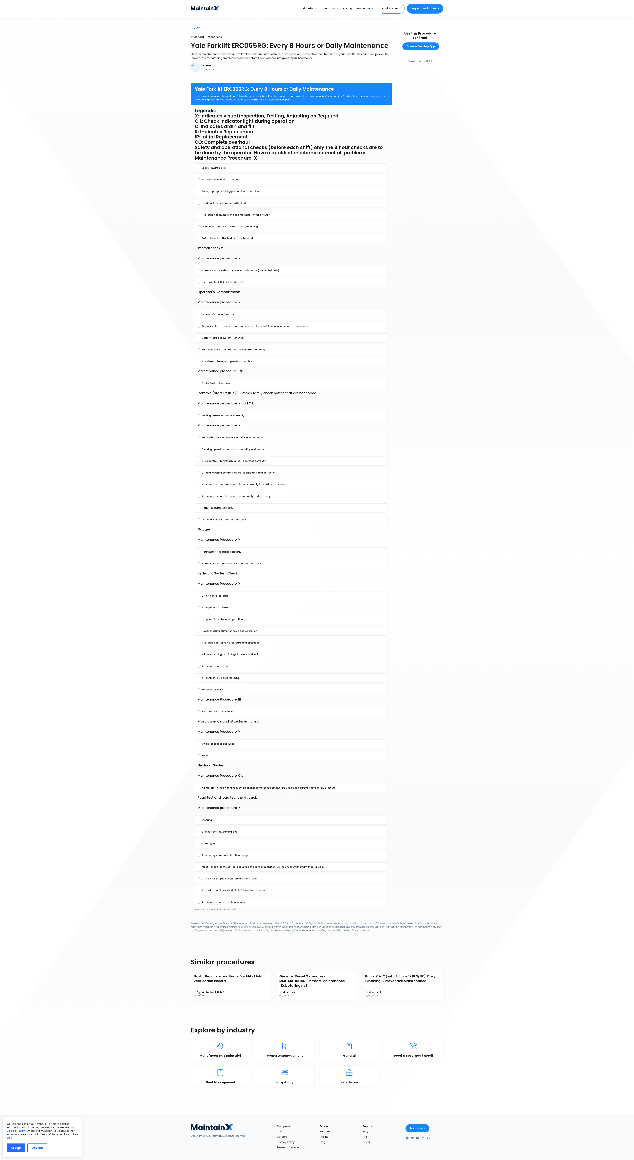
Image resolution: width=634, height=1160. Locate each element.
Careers (282, 1137)
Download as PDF (418, 61)
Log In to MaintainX (424, 8)
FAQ (365, 1131)
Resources (364, 8)
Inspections (214, 36)
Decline (37, 1148)
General (199, 36)
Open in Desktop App (420, 46)
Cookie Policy (16, 1131)
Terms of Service (288, 1147)
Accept (16, 1148)
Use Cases (329, 8)
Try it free (416, 1128)
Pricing (347, 8)
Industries (307, 8)
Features (325, 1131)
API (365, 1137)
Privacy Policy (286, 1142)
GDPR (366, 1142)
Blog (322, 1142)
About (281, 1131)
